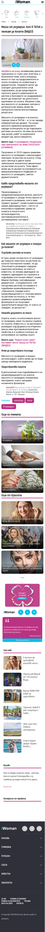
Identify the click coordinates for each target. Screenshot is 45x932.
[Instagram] (34, 612)
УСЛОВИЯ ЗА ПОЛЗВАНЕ (18, 899)
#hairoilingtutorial (26, 228)
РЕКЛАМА (27, 901)
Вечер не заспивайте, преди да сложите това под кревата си (21, 464)
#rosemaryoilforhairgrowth (33, 233)
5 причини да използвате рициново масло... (31, 660)
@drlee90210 (10, 387)
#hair (23, 392)
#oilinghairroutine (33, 231)
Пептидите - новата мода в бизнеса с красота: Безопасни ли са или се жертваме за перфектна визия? (22, 568)
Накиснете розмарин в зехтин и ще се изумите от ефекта (22, 439)
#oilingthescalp (11, 231)
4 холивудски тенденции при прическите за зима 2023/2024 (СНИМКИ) (21, 144)
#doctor (8, 394)
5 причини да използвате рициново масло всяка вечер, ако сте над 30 (22, 520)
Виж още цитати (22, 640)
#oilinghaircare (22, 231)
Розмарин (8, 406)
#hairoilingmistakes (12, 228)
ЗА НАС (3, 899)
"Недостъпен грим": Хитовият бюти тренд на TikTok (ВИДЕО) (18, 342)
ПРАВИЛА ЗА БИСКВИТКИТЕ (10, 901)
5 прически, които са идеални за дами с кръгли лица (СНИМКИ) (21, 544)
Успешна (5, 856)
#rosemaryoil (19, 233)
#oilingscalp (36, 228)
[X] (27, 612)
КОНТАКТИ (19, 903)
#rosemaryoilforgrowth (14, 235)
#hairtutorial (10, 233)
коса (29, 400)
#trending (28, 392)
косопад (18, 400)
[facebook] (21, 612)
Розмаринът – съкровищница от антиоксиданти (16, 488)
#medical (35, 392)
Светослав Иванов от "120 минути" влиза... (31, 677)
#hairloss (9, 392)
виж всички (7, 787)
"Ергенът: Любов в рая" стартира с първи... (31, 710)
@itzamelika (10, 224)
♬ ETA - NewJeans (18, 394)
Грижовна (6, 847)
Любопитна (6, 882)
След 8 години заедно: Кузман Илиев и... (30, 743)
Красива (5, 838)
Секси (4, 865)
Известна (5, 873)
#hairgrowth (17, 392)
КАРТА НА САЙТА (6, 903)
